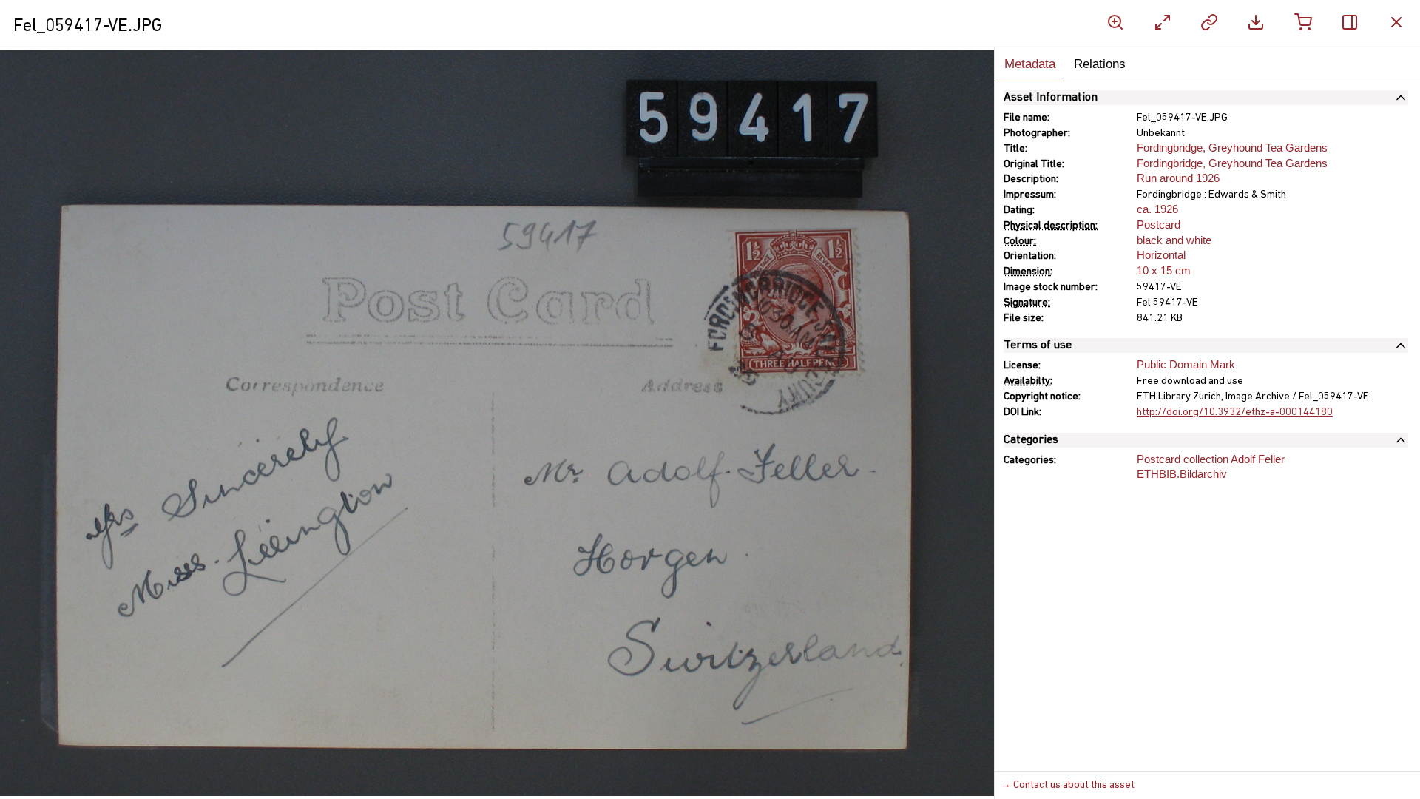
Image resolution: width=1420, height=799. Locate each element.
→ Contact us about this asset (1068, 785)
